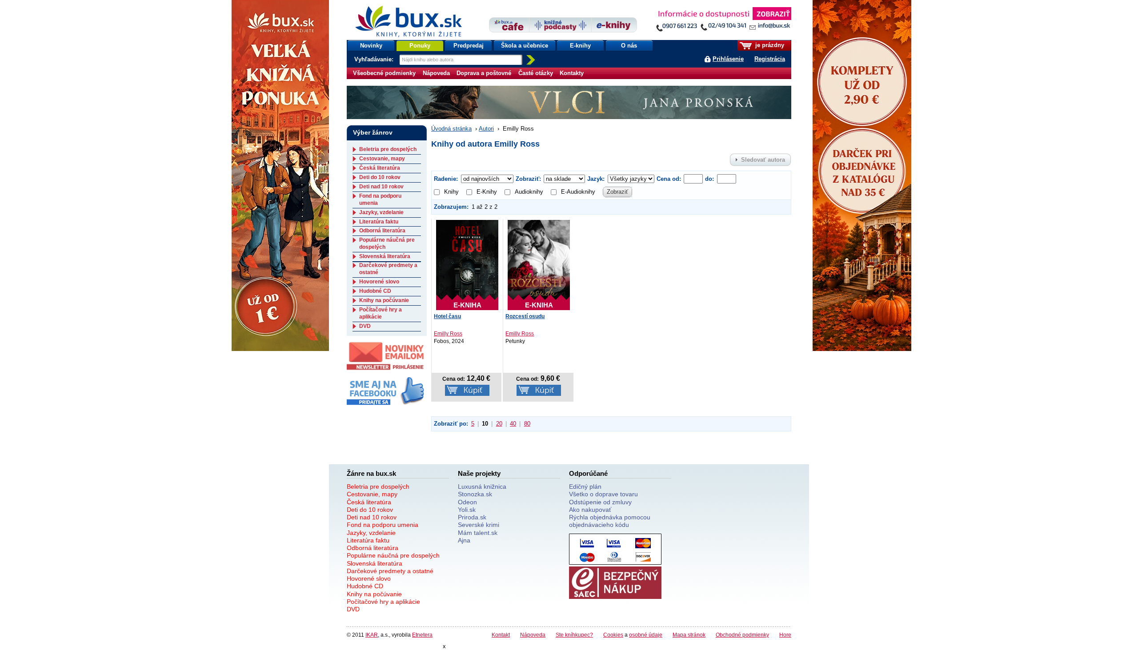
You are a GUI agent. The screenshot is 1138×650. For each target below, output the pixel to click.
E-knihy (580, 45)
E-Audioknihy (578, 191)
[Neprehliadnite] (723, 21)
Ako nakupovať (590, 509)
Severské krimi (478, 524)
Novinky (371, 45)
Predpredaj (468, 45)
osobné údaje (645, 635)
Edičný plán (585, 486)
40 (513, 423)
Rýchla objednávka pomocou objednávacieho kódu (609, 521)
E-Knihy (487, 191)
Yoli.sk (467, 509)
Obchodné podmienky (742, 635)
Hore (785, 635)
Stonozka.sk (475, 494)
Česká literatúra (379, 168)
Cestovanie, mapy (382, 159)
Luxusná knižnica (482, 486)
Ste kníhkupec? (574, 635)
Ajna (464, 540)
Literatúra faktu (378, 222)
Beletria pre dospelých (388, 149)
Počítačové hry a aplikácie (380, 313)
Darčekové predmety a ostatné (390, 570)
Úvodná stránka (451, 128)
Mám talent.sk (477, 532)
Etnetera (422, 635)
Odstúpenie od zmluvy (600, 502)
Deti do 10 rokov (380, 177)
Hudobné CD (375, 291)
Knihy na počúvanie (384, 300)
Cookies (613, 635)
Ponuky (419, 45)
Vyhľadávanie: (374, 59)
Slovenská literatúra (384, 256)
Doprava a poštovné (484, 73)
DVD (365, 326)
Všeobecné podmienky (384, 73)
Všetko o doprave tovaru (603, 494)
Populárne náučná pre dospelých (393, 555)
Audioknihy (529, 191)
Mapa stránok (689, 635)
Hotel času (447, 316)
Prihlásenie (728, 59)
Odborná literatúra (382, 230)
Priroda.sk (472, 517)
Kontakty (572, 73)
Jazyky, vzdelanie (381, 212)
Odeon (467, 502)
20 (499, 423)
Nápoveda (436, 73)
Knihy (451, 191)
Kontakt (501, 635)
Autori (486, 128)
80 (527, 423)
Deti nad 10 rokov (381, 186)
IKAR (371, 635)
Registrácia (769, 59)
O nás (629, 45)
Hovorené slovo (379, 282)
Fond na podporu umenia (382, 524)
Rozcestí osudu (525, 316)
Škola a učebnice (524, 45)
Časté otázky (535, 73)
